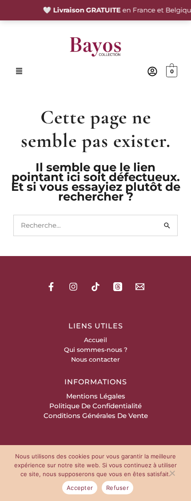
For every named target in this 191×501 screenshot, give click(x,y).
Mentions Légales (95, 396)
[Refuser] (171, 475)
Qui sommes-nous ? (95, 350)
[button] (19, 72)
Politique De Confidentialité (95, 406)
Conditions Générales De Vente (96, 415)
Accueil (95, 340)
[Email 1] (139, 286)
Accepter (80, 487)
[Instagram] (73, 286)
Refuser (117, 487)
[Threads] (117, 286)
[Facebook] (51, 286)
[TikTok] (95, 286)
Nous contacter (95, 359)
